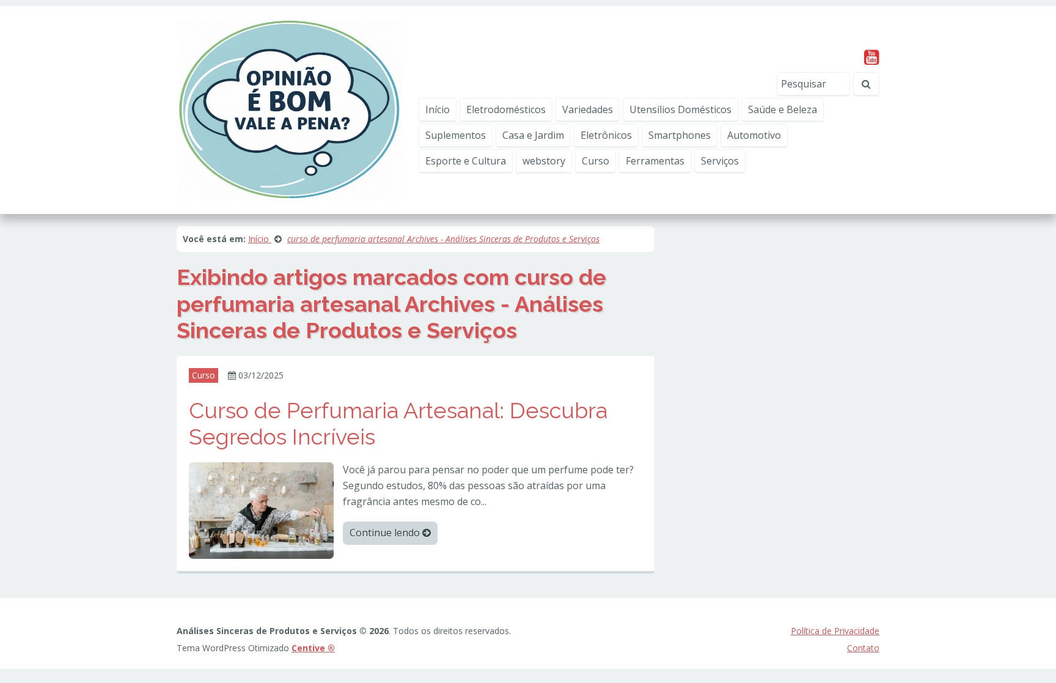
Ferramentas (655, 161)
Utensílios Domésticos (680, 109)
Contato (863, 648)
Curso (595, 161)
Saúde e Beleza (782, 109)
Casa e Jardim (533, 135)
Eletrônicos (606, 135)
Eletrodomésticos (506, 109)
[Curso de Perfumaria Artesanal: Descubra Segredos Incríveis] (261, 510)
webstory (543, 161)
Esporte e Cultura (465, 161)
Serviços (720, 161)
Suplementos (455, 135)
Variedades (587, 109)
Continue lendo (386, 532)
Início (437, 109)
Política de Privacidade (835, 631)
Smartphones (679, 135)
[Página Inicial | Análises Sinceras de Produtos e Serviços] (289, 109)
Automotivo (754, 135)
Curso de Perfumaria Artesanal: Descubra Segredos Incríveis (398, 423)
